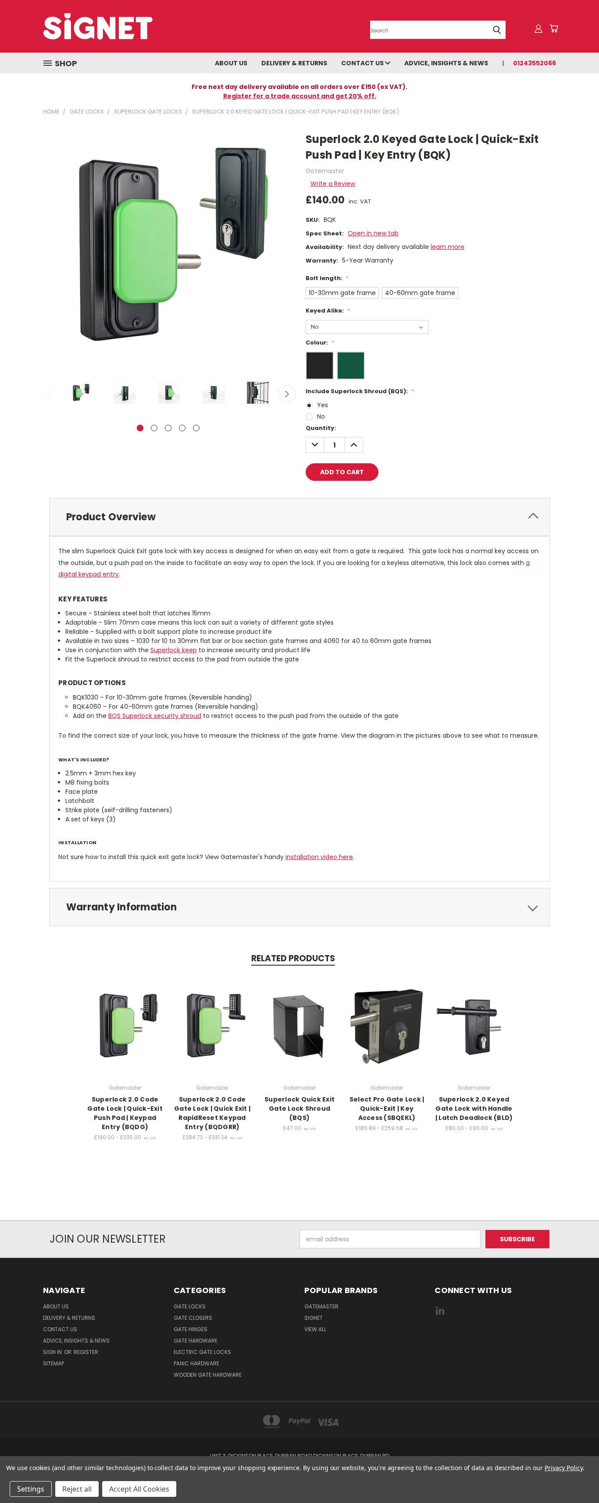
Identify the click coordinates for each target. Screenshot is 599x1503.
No (321, 416)
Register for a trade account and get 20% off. (299, 96)
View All (315, 1329)
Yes (322, 405)
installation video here (319, 857)
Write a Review (332, 183)
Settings (30, 1489)
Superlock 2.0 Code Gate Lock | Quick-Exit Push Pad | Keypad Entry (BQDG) (125, 1113)
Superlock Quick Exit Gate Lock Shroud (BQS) (299, 1108)
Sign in (53, 1352)
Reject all (77, 1489)
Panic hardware (196, 1363)
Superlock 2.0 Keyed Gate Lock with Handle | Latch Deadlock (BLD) (474, 1108)
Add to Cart (300, 1033)
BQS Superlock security (144, 715)
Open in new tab (373, 233)
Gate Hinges (190, 1329)
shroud (190, 715)
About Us (231, 63)
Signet (313, 1318)
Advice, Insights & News (446, 63)
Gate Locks (190, 1306)
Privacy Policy (564, 1468)
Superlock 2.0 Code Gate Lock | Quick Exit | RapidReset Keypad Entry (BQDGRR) (212, 1113)
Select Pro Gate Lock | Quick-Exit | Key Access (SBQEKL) (386, 1108)
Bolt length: (327, 278)
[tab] (299, 517)
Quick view (125, 1016)
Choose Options (125, 1033)
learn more (447, 246)
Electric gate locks (202, 1352)
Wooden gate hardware (208, 1375)
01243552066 (534, 63)
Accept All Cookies (139, 1489)
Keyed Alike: (328, 310)
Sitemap (53, 1363)
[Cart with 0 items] (553, 28)
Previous (49, 394)
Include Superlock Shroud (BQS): (360, 391)
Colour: (320, 342)
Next (287, 394)
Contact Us (363, 63)
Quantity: (321, 428)
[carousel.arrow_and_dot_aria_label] (154, 428)
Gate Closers (193, 1318)
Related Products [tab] (293, 958)
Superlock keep (173, 650)
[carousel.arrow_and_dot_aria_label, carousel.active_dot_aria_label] (140, 428)
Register (86, 1352)
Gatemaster (321, 1306)
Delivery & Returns (294, 63)
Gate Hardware (195, 1340)
